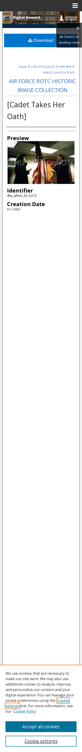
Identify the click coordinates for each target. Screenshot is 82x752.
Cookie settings (41, 741)
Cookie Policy (24, 711)
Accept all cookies (41, 727)
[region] (41, 708)
